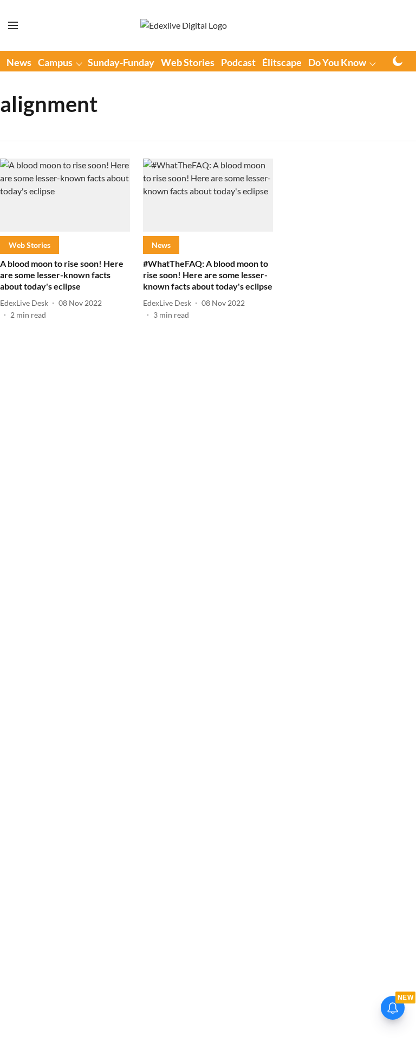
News (18, 62)
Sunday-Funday (121, 62)
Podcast (238, 62)
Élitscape (282, 62)
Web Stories (187, 62)
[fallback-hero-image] (65, 195)
